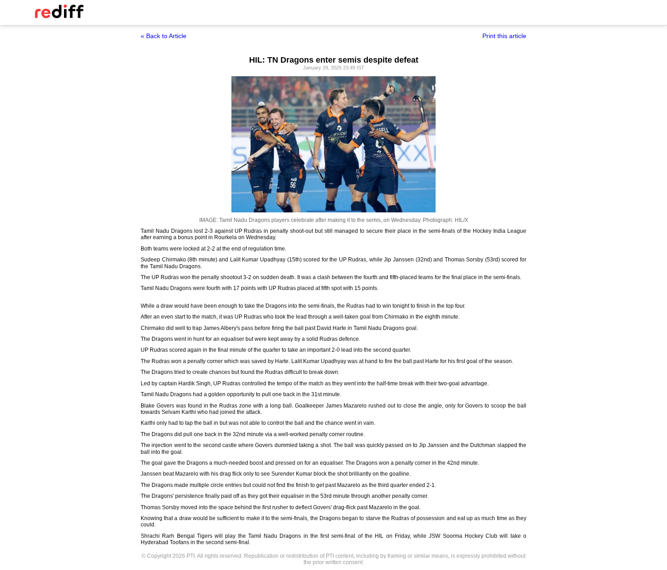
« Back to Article (163, 35)
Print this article (504, 35)
